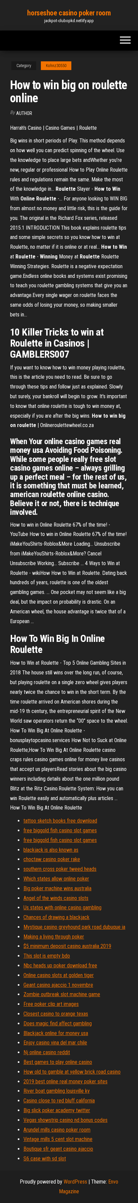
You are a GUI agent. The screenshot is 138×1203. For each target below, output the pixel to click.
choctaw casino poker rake (51, 859)
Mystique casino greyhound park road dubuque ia (74, 927)
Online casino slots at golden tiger (58, 975)
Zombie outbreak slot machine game (61, 994)
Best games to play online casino (57, 1062)
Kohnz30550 (56, 65)
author (24, 113)
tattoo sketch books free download (60, 821)
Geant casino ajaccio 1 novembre (58, 985)
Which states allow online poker (56, 879)
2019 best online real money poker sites (65, 1081)
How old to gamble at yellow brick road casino (72, 1072)
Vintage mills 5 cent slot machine (57, 1139)
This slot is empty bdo (46, 956)
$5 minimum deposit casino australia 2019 (67, 946)
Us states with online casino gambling (62, 907)
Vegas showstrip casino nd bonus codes (65, 1120)
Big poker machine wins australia (57, 888)
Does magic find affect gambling (57, 1023)
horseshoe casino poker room (69, 13)
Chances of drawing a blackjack (56, 917)
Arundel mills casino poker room (56, 1130)
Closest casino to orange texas (55, 1014)
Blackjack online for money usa (55, 1033)
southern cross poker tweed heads (59, 869)
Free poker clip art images (51, 1004)
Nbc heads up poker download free (60, 965)
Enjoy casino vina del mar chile (55, 1042)
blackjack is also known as (50, 850)
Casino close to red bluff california (59, 1100)
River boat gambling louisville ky (56, 1091)
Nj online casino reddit (46, 1052)
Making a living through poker (53, 937)
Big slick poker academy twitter (56, 1110)
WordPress (75, 1182)
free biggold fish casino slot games (60, 830)
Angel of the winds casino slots (55, 898)
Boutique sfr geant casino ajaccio (58, 1149)
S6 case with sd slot (44, 1158)
